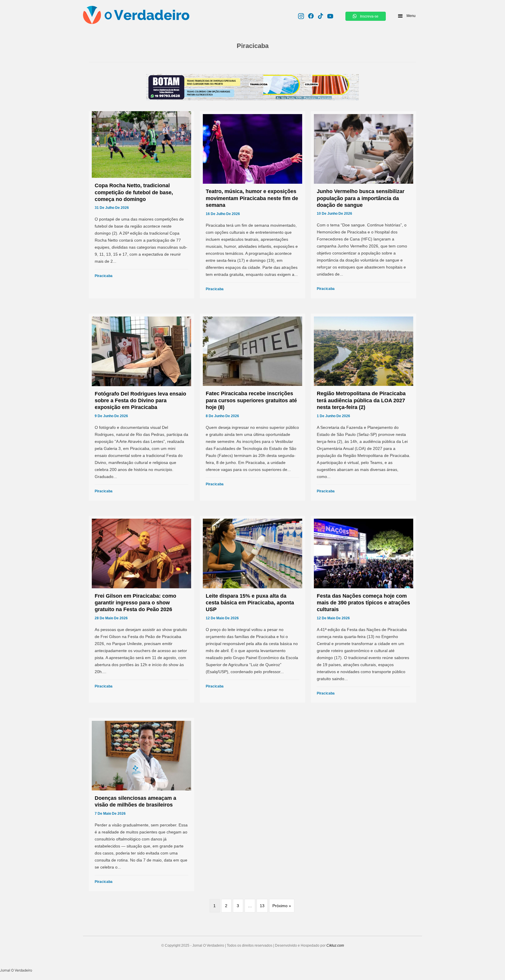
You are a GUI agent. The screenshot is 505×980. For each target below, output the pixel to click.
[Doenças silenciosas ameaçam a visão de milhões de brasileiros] (141, 804)
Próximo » (281, 905)
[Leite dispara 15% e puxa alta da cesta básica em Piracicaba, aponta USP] (252, 609)
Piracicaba (104, 276)
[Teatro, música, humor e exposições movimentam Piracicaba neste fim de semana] (252, 204)
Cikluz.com (335, 945)
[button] (406, 15)
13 (262, 905)
